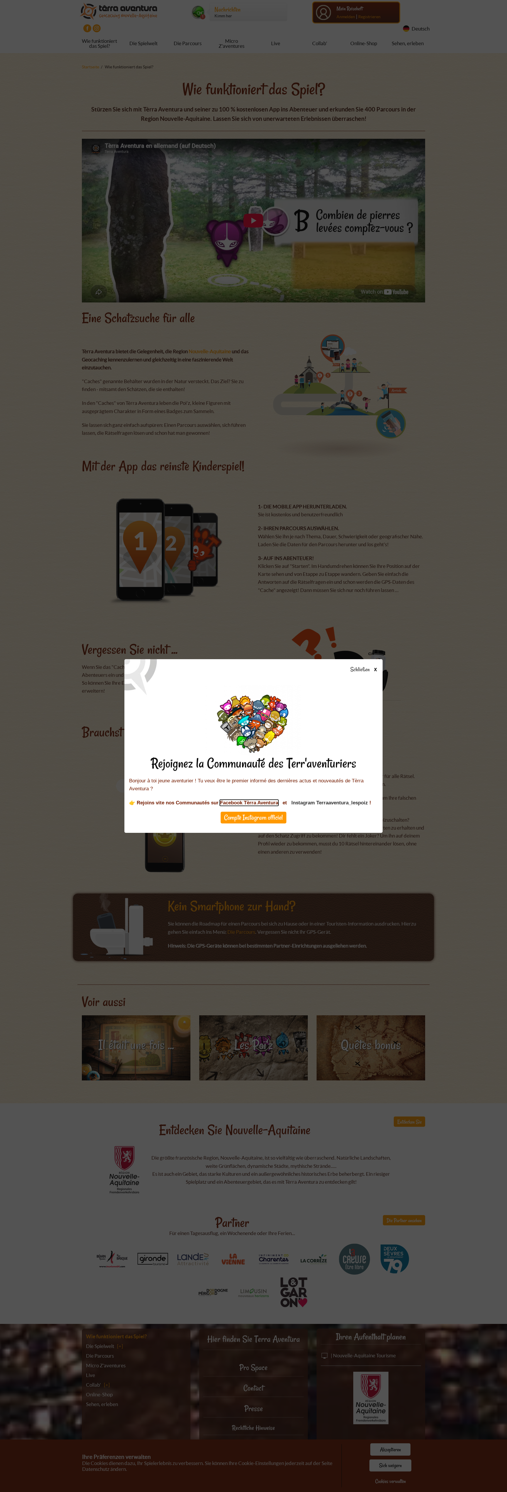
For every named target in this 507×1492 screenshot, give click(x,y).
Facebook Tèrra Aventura (249, 803)
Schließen (363, 670)
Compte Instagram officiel (253, 817)
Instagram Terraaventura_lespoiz (329, 803)
